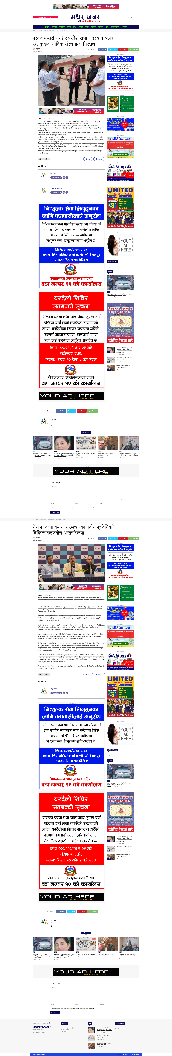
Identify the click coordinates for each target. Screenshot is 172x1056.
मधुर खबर (38, 48)
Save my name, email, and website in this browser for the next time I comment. (73, 508)
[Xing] (51, 424)
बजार (108, 292)
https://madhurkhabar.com (57, 422)
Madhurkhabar (56, 188)
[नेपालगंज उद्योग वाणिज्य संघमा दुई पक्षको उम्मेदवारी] (111, 360)
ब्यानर (108, 361)
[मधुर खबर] (34, 48)
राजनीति (109, 370)
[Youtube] (136, 17)
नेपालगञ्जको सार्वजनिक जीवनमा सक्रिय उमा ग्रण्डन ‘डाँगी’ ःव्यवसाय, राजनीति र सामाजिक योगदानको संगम (124, 350)
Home (34, 30)
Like (88, 159)
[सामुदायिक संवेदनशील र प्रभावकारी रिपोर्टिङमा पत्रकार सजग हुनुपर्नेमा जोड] (129, 443)
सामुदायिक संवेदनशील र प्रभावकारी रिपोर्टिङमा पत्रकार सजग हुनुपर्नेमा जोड (129, 454)
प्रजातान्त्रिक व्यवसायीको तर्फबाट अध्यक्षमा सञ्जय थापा (124, 366)
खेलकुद (37, 30)
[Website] (66, 177)
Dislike (99, 159)
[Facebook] (129, 17)
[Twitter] (134, 17)
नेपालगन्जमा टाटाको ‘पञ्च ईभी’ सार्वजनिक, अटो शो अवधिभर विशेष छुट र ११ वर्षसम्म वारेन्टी (119, 295)
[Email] (64, 177)
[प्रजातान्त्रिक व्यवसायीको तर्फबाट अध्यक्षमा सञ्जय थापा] (111, 368)
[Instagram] (131, 17)
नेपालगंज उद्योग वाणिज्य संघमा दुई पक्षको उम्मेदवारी (124, 358)
